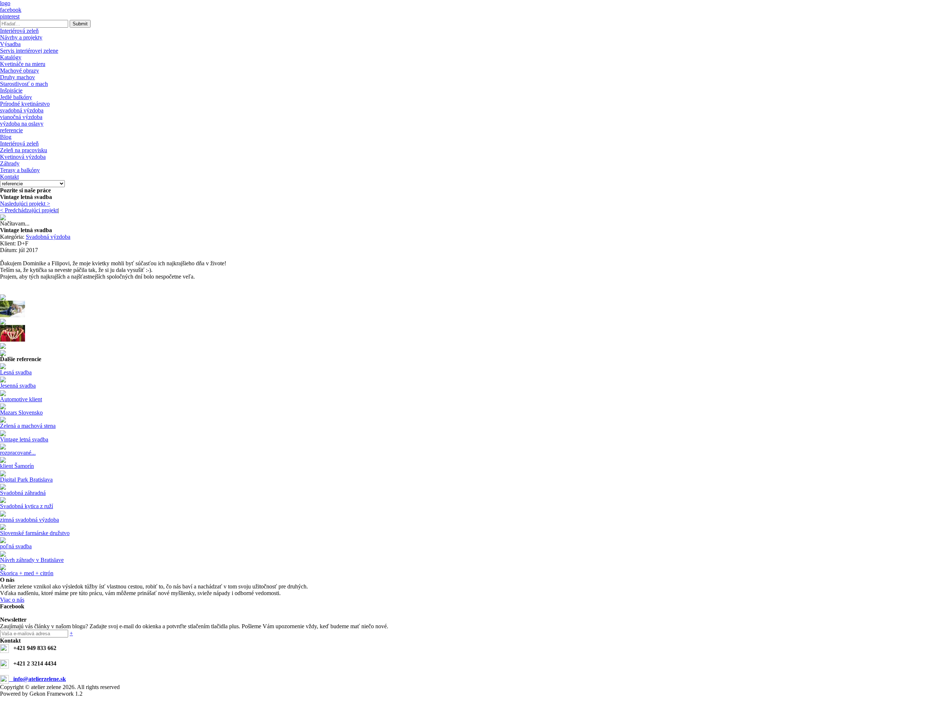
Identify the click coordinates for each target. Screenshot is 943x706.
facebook (10, 10)
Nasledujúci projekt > (25, 203)
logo (5, 3)
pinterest (10, 16)
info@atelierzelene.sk (37, 679)
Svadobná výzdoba (48, 237)
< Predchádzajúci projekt (29, 210)
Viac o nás (12, 600)
